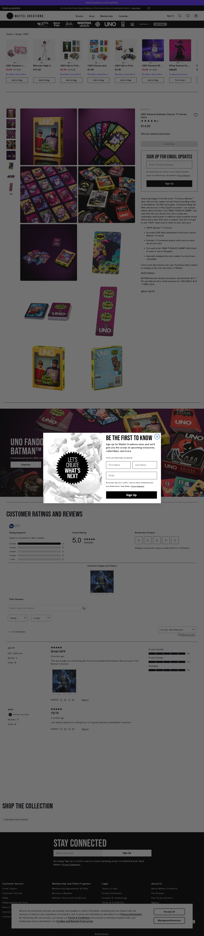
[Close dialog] (157, 436)
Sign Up (131, 495)
